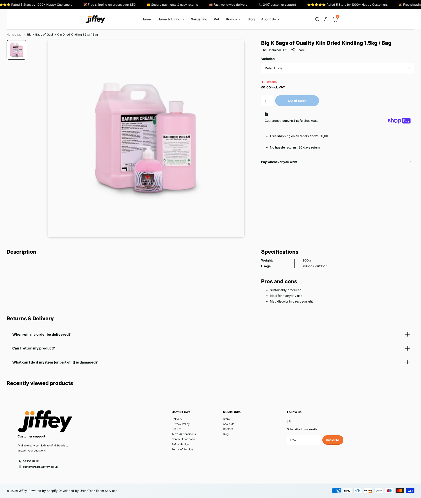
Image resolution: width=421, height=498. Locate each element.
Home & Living (168, 19)
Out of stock (297, 100)
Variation (268, 59)
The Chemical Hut (274, 50)
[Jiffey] (95, 19)
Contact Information (184, 439)
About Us (268, 19)
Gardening (199, 19)
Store (226, 419)
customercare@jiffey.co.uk (40, 466)
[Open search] (317, 19)
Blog (251, 19)
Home (146, 19)
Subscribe (332, 440)
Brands (231, 19)
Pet (216, 19)
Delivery (177, 419)
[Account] (326, 19)
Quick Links (232, 412)
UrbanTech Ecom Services (98, 491)
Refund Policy (180, 444)
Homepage (14, 34)
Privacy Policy (181, 424)
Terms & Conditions (184, 434)
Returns (176, 429)
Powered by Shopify (43, 491)
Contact (228, 429)
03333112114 (31, 461)
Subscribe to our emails (302, 429)
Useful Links (181, 412)
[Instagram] (288, 421)
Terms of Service (182, 449)
